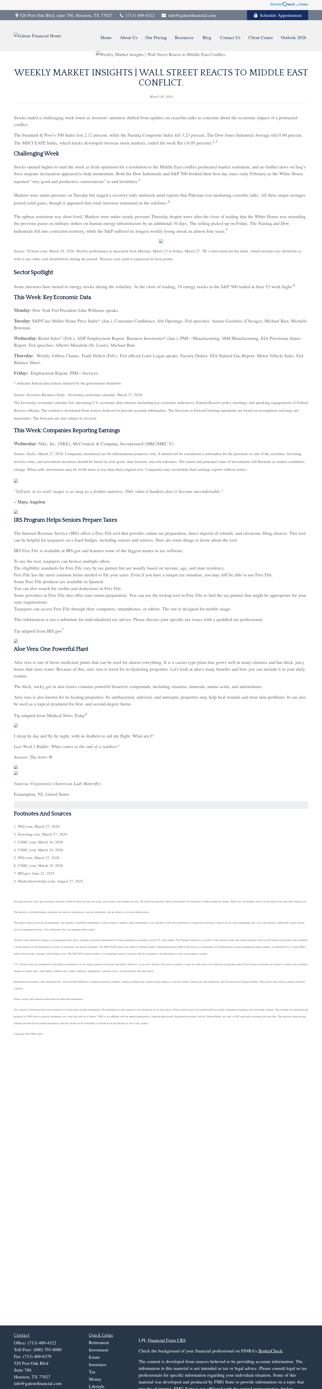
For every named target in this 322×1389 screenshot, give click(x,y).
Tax (92, 1372)
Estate (94, 1357)
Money (95, 1379)
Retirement (99, 1342)
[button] (106, 37)
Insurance (97, 1364)
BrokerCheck (270, 1351)
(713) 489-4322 (140, 15)
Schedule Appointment (281, 15)
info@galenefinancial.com (192, 15)
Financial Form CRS (167, 1340)
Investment (98, 1350)
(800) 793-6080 (47, 1349)
